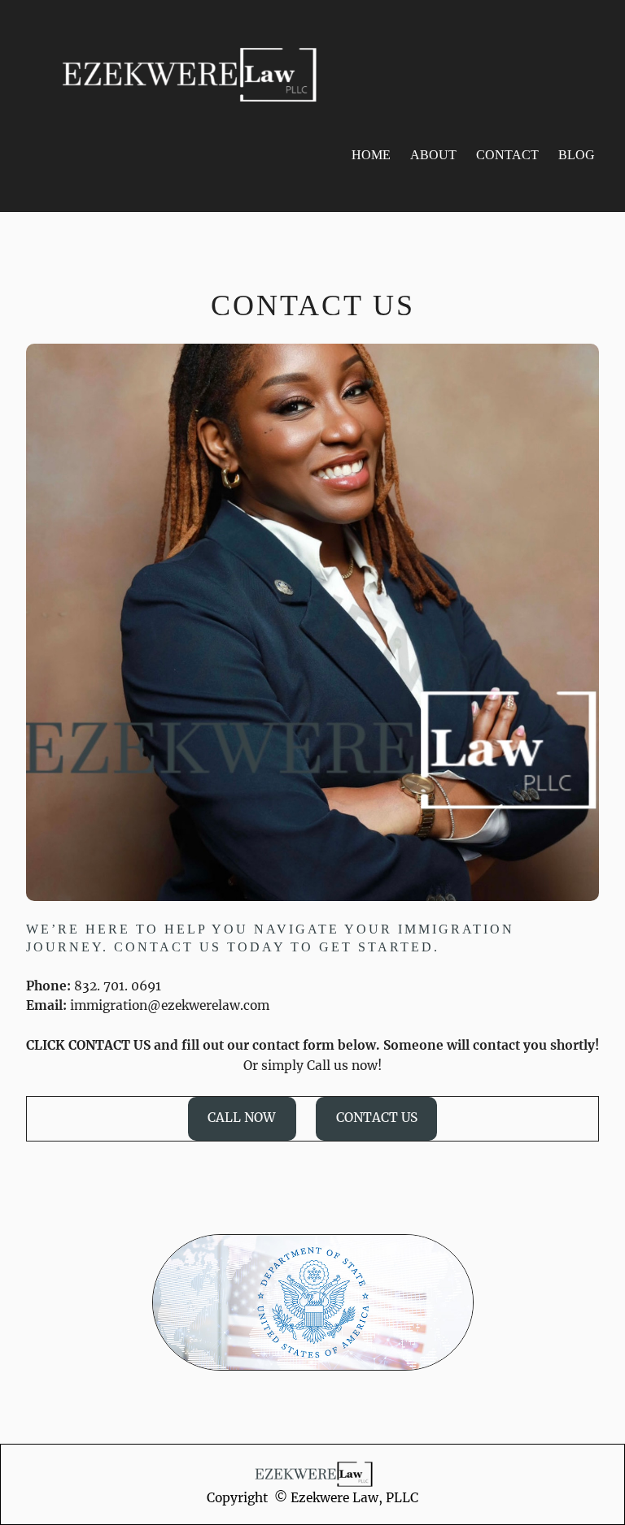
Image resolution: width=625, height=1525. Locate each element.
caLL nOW (242, 1117)
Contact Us (376, 1117)
